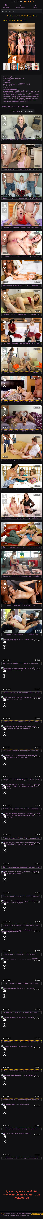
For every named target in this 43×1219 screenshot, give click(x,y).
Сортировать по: (14, 111)
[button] (37, 25)
